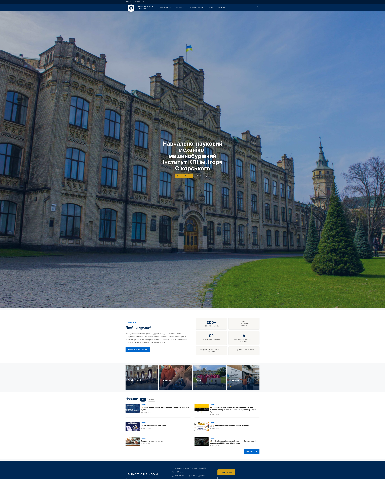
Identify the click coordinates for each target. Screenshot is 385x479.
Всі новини (250, 451)
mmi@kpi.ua (179, 472)
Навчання (221, 7)
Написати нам (226, 472)
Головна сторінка (165, 7)
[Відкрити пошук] (257, 7)
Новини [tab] (151, 399)
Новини (143, 404)
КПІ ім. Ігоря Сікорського (135, 2)
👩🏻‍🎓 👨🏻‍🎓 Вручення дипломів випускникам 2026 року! (230, 425)
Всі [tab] (143, 399)
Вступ (211, 7)
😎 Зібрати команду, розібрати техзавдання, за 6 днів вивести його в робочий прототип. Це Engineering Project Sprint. (233, 409)
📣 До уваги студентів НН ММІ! (153, 425)
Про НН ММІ (180, 7)
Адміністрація (202, 176)
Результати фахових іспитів (152, 441)
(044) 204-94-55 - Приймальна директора (190, 476)
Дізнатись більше (183, 176)
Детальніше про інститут (137, 349)
